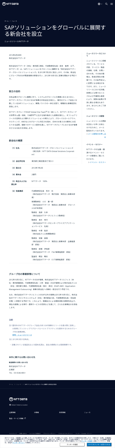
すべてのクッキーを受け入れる (99, 444)
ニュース (14, 21)
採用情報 (62, 412)
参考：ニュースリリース (22, 335)
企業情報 (12, 412)
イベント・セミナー (98, 162)
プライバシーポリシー (49, 433)
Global (19, 405)
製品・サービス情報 (16, 418)
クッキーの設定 (72, 444)
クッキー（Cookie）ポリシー (84, 433)
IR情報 (36, 412)
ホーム (6, 21)
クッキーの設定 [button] (86, 441)
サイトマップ (13, 433)
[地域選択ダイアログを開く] (100, 4)
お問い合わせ (23, 433)
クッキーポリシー (18, 443)
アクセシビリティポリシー (65, 433)
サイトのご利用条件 (35, 433)
